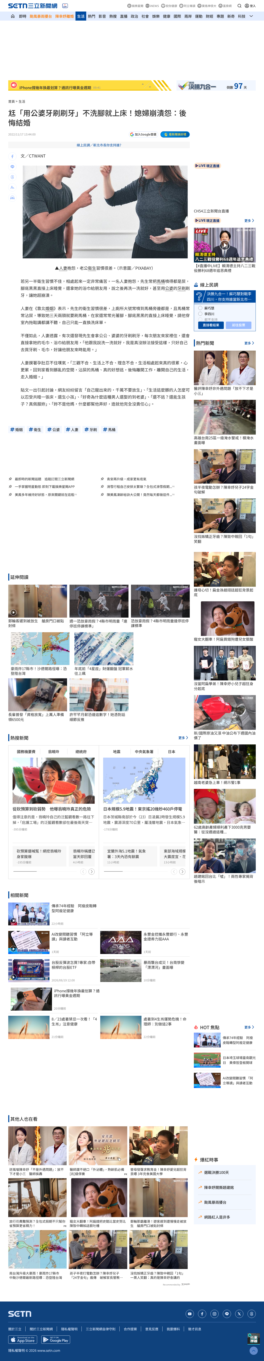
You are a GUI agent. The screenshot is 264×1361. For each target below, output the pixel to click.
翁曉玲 (53, 751)
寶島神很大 (209, 6)
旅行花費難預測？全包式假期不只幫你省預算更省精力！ (37, 1223)
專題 (220, 16)
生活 (81, 16)
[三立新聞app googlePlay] (55, 1339)
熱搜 (113, 16)
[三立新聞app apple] (22, 1339)
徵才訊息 (194, 1328)
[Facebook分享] (12, 156)
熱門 (91, 16)
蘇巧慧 (209, 308)
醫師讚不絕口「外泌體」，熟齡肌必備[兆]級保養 (97, 1171)
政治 (134, 16)
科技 (241, 16)
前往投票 (238, 324)
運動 (199, 16)
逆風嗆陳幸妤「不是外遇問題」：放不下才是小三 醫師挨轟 (36, 1171)
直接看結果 (211, 324)
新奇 (231, 16)
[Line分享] (12, 167)
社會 (145, 16)
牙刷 (181, 288)
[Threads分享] (12, 177)
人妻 (63, 268)
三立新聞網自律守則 (101, 1328)
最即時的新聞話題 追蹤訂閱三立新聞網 (44, 478)
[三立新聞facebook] (202, 1314)
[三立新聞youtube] (190, 1314)
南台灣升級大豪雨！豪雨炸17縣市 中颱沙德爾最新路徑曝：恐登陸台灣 (35, 1275)
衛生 (92, 268)
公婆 (169, 288)
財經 (209, 16)
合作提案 (130, 1328)
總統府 (81, 751)
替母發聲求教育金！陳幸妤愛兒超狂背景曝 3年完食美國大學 (158, 1171)
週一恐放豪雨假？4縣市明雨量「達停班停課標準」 (98, 623)
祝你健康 (171, 6)
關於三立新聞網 (41, 1328)
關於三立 (14, 1328)
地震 (116, 751)
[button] (239, 5)
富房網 (227, 6)
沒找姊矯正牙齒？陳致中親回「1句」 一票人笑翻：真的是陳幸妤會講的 (158, 1275)
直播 (123, 16)
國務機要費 (26, 751)
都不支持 (211, 319)
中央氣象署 (144, 751)
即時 (22, 16)
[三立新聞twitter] (239, 1314)
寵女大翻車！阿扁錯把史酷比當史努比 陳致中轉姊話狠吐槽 (98, 1223)
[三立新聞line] (227, 1314)
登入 (253, 6)
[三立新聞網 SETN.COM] (12, 16)
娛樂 (156, 16)
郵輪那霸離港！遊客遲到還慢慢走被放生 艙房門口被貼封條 (158, 1223)
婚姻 (49, 308)
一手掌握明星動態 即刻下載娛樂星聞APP (45, 486)
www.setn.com (48, 1350)
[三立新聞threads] (252, 1314)
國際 (177, 16)
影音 (102, 16)
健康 (166, 16)
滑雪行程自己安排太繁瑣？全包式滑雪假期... (139, 486)
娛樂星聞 (137, 6)
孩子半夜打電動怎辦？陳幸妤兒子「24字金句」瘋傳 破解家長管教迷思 (96, 1275)
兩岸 (188, 16)
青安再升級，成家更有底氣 (126, 478)
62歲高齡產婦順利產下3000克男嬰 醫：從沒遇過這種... (224, 829)
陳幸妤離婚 (64, 16)
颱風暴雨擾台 (41, 16)
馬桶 (161, 281)
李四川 (209, 314)
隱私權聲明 (69, 1328)
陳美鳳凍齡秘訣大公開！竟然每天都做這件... (139, 494)
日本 (171, 751)
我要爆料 (173, 1328)
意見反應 (151, 1328)
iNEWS (154, 6)
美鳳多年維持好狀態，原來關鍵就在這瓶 (44, 494)
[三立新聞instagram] (214, 1314)
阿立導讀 (189, 6)
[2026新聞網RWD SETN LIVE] (65, 5)
